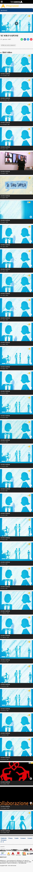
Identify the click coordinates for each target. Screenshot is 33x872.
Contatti (30, 838)
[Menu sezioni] (2, 2)
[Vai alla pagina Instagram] (3, 842)
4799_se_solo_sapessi (8, 45)
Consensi (23, 838)
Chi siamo (3, 840)
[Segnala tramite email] (31, 39)
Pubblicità (3, 838)
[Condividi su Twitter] (28, 39)
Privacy (10, 838)
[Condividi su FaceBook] (25, 39)
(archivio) (4, 10)
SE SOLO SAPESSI (5, 74)
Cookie (16, 838)
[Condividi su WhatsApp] (21, 39)
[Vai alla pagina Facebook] (1, 842)
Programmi (12, 5)
